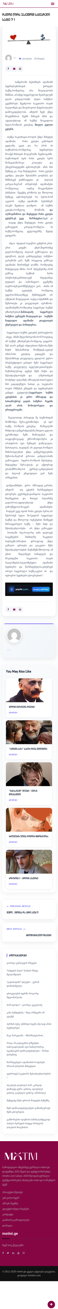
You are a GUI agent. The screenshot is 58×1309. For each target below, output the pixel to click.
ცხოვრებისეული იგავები (38, 935)
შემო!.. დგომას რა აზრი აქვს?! (23, 912)
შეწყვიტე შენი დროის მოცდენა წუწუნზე (28, 1100)
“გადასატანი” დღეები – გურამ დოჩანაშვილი (23, 792)
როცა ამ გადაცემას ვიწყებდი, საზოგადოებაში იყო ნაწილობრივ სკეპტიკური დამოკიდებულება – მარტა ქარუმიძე (28, 1049)
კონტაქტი (7, 1214)
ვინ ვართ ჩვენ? (10, 1198)
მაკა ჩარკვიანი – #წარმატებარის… (26, 1035)
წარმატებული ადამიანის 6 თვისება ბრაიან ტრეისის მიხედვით (26, 1064)
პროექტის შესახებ (12, 1192)
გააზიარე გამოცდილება (16, 1220)
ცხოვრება (27, 58)
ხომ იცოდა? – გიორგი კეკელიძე (23, 878)
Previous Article (20, 906)
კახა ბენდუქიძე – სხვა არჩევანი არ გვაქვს (26, 1014)
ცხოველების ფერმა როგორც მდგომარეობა (28, 836)
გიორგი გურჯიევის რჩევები (22, 706)
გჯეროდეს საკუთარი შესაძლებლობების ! (29, 1075)
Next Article (14, 929)
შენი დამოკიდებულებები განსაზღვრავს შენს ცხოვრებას (28, 1110)
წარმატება (39, 58)
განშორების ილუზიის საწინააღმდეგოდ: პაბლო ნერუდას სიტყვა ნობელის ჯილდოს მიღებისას (28, 1123)
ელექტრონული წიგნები (15, 1209)
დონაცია (7, 1225)
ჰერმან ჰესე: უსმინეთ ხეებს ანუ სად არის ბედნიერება (29, 1026)
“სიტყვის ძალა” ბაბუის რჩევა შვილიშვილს (28, 748)
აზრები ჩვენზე (10, 1203)
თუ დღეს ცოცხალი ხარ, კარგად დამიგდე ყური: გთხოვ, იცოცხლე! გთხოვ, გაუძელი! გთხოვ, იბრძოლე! (26, 1089)
